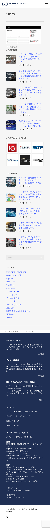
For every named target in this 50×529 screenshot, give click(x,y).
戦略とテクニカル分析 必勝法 (18, 311)
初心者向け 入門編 (13, 304)
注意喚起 (10, 314)
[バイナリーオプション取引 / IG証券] (12, 147)
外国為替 (10, 308)
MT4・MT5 (11, 282)
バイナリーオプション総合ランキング (21, 411)
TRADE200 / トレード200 (16, 453)
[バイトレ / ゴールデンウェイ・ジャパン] (38, 147)
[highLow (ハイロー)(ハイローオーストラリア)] (38, 160)
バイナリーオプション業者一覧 (19, 437)
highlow (9, 279)
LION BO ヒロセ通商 (15, 479)
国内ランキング (12, 421)
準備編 (9, 317)
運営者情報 (10, 495)
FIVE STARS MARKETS (16, 272)
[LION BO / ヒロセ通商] (25, 147)
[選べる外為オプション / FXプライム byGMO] (12, 160)
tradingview (11, 288)
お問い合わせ (11, 488)
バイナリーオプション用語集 (18, 490)
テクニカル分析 (12, 298)
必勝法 (41, 400)
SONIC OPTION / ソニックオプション (21, 456)
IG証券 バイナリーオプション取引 (20, 477)
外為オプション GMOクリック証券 (20, 467)
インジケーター (12, 291)
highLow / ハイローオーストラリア (20, 449)
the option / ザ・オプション (17, 451)
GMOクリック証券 (14, 275)
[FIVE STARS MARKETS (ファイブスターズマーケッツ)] (25, 160)
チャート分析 (11, 295)
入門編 (41, 354)
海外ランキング (12, 425)
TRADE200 (10, 285)
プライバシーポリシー (15, 497)
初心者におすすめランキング (18, 416)
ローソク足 (10, 301)
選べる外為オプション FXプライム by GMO (24, 470)
